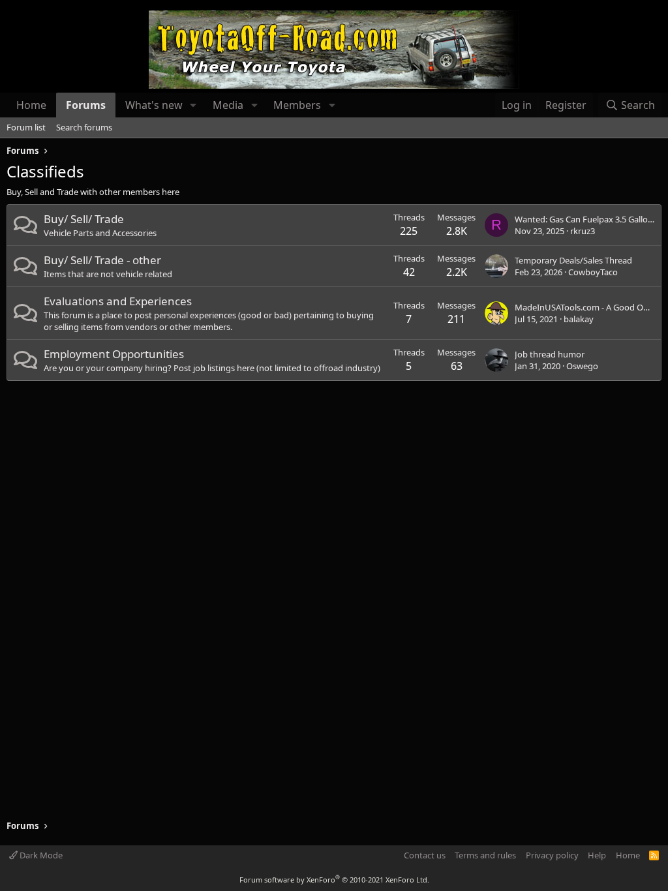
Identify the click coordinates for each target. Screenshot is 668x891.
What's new (154, 105)
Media (228, 105)
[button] (193, 105)
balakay (579, 319)
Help (597, 855)
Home (31, 105)
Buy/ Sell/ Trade (84, 218)
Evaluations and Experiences (118, 301)
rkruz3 (582, 231)
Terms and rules (485, 855)
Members (297, 105)
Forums (86, 105)
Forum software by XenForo (334, 879)
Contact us (425, 855)
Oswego (582, 366)
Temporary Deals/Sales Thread (573, 260)
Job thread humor (549, 354)
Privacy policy (552, 855)
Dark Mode (40, 855)
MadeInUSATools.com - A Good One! (585, 307)
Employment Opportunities (114, 353)
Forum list (26, 127)
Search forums (84, 127)
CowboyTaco (593, 272)
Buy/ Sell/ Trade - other (102, 259)
